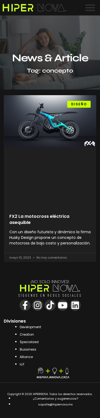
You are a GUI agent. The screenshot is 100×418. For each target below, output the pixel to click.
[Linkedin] (75, 305)
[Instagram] (37, 305)
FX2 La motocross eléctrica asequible (39, 219)
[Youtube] (62, 305)
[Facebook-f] (25, 305)
